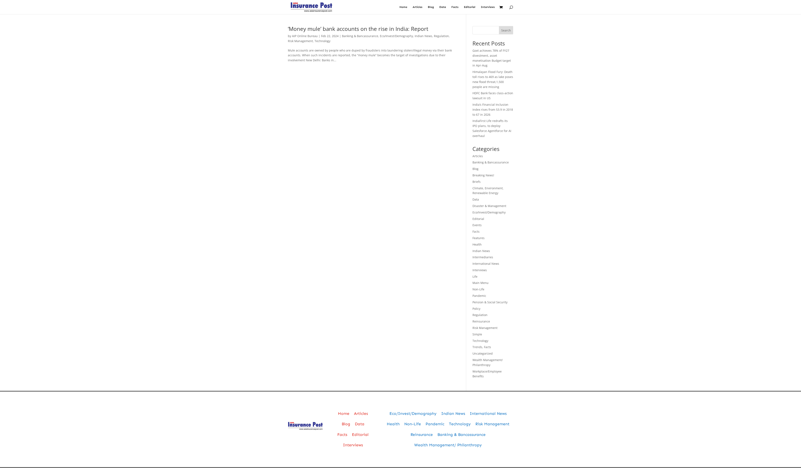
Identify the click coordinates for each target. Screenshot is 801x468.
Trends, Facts (481, 347)
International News (485, 264)
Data (442, 7)
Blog (431, 7)
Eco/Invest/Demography (396, 36)
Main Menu (480, 283)
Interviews (488, 7)
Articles (417, 7)
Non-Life (478, 289)
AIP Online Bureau (305, 36)
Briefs (476, 182)
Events (477, 225)
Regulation (441, 36)
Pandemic (479, 296)
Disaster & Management (489, 206)
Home (403, 7)
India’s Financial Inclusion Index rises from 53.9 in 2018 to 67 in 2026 (492, 110)
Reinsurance (481, 321)
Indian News (423, 36)
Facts (454, 7)
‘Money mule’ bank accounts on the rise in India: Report (358, 29)
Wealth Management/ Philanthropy (448, 445)
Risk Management (300, 41)
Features (478, 238)
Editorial (469, 7)
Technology (322, 41)
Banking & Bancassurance (360, 36)
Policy (476, 309)
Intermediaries (482, 257)
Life (474, 277)
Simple (477, 334)
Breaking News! (483, 175)
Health (477, 244)
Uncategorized (482, 353)
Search (506, 30)
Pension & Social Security (490, 302)
